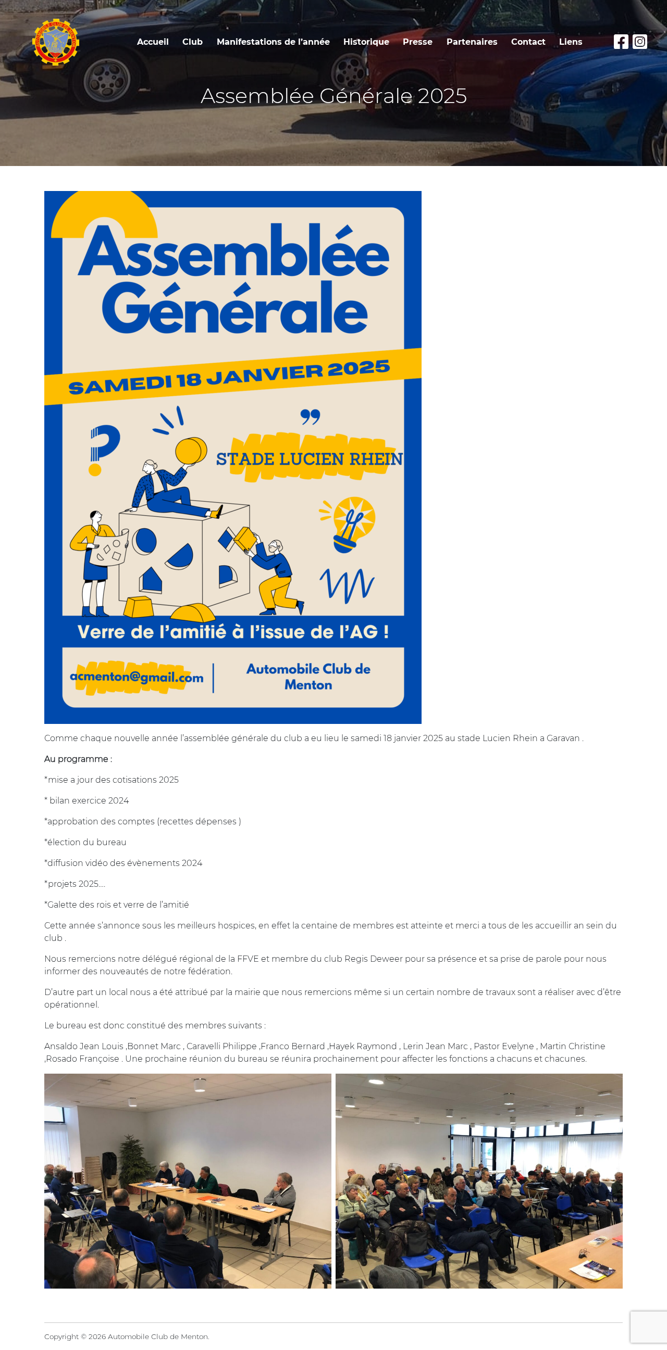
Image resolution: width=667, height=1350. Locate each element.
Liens (571, 42)
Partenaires (472, 42)
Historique (366, 42)
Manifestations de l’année (273, 42)
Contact (528, 42)
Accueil (153, 42)
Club (192, 42)
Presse (418, 42)
